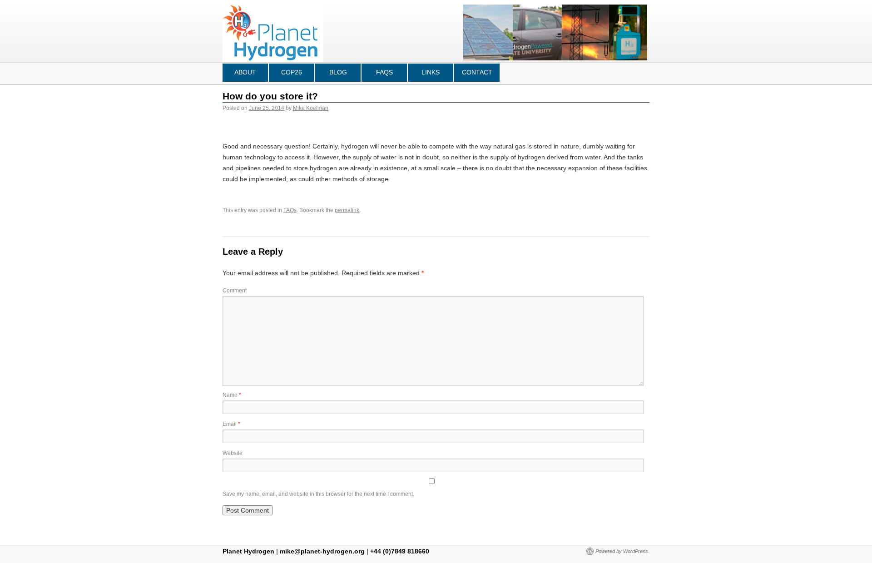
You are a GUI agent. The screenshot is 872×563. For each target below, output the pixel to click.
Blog (338, 72)
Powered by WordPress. (622, 551)
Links (430, 72)
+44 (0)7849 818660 (399, 551)
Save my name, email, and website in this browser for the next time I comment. (318, 494)
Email (231, 424)
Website (233, 453)
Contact (477, 72)
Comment (235, 290)
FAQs (384, 72)
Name (232, 395)
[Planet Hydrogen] (273, 56)
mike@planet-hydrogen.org (322, 551)
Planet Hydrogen (249, 551)
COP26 (291, 72)
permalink (347, 210)
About (245, 72)
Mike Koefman (310, 108)
